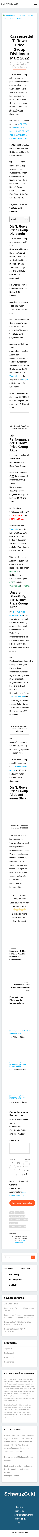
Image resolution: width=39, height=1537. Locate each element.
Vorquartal (13, 375)
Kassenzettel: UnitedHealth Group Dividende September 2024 (19, 1032)
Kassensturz (9, 1362)
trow (24, 1226)
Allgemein (8, 1348)
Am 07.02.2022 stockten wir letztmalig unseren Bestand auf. (19, 135)
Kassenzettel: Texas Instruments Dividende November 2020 (17, 1064)
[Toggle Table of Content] (24, 219)
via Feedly (14, 1274)
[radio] (14, 909)
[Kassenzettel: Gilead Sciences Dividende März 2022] (19, 971)
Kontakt (19, 1506)
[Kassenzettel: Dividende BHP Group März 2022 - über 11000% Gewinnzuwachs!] (19, 937)
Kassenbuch (9, 1357)
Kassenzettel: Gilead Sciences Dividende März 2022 (20, 987)
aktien (22, 1213)
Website (27, 1159)
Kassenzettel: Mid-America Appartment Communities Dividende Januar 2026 (19, 1316)
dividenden (21, 1216)
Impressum (19, 1510)
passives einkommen (21, 1219)
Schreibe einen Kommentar (19, 67)
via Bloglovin (15, 1279)
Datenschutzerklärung (23, 1514)
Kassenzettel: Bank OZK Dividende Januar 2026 (17, 1330)
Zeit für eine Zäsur (11, 1303)
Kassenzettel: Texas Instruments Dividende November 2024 (17, 1097)
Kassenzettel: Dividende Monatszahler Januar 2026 (19, 1309)
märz (11, 1219)
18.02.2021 (22, 124)
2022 (11, 1213)
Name (12, 1161)
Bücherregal (9, 1353)
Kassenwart (14, 63)
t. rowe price (13, 1223)
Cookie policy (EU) (20, 1520)
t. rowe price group (15, 1226)
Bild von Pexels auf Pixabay (19, 1241)
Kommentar (15, 1140)
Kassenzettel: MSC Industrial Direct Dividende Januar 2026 (17, 1323)
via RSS (13, 1284)
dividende (13, 1216)
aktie (16, 1213)
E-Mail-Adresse (19, 1164)
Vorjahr (25, 379)
